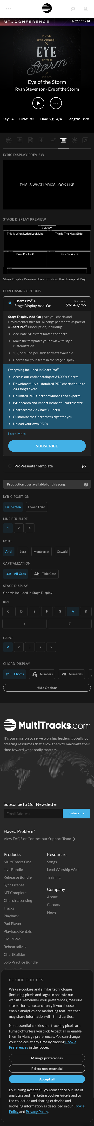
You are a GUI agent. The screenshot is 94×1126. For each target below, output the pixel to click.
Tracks (9, 908)
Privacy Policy (37, 1111)
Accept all (47, 1079)
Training (53, 877)
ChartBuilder (14, 954)
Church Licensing (18, 900)
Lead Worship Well (63, 869)
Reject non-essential (47, 1068)
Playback (11, 915)
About (52, 896)
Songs (52, 861)
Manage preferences (47, 1058)
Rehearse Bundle (18, 877)
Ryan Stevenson (30, 89)
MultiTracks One (17, 861)
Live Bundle (13, 869)
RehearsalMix (15, 946)
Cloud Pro (12, 939)
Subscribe (47, 446)
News (51, 912)
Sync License (14, 885)
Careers (53, 904)
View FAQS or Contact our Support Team (38, 838)
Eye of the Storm (63, 89)
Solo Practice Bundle (21, 962)
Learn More (17, 434)
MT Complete (15, 892)
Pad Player (12, 923)
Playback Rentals (18, 931)
